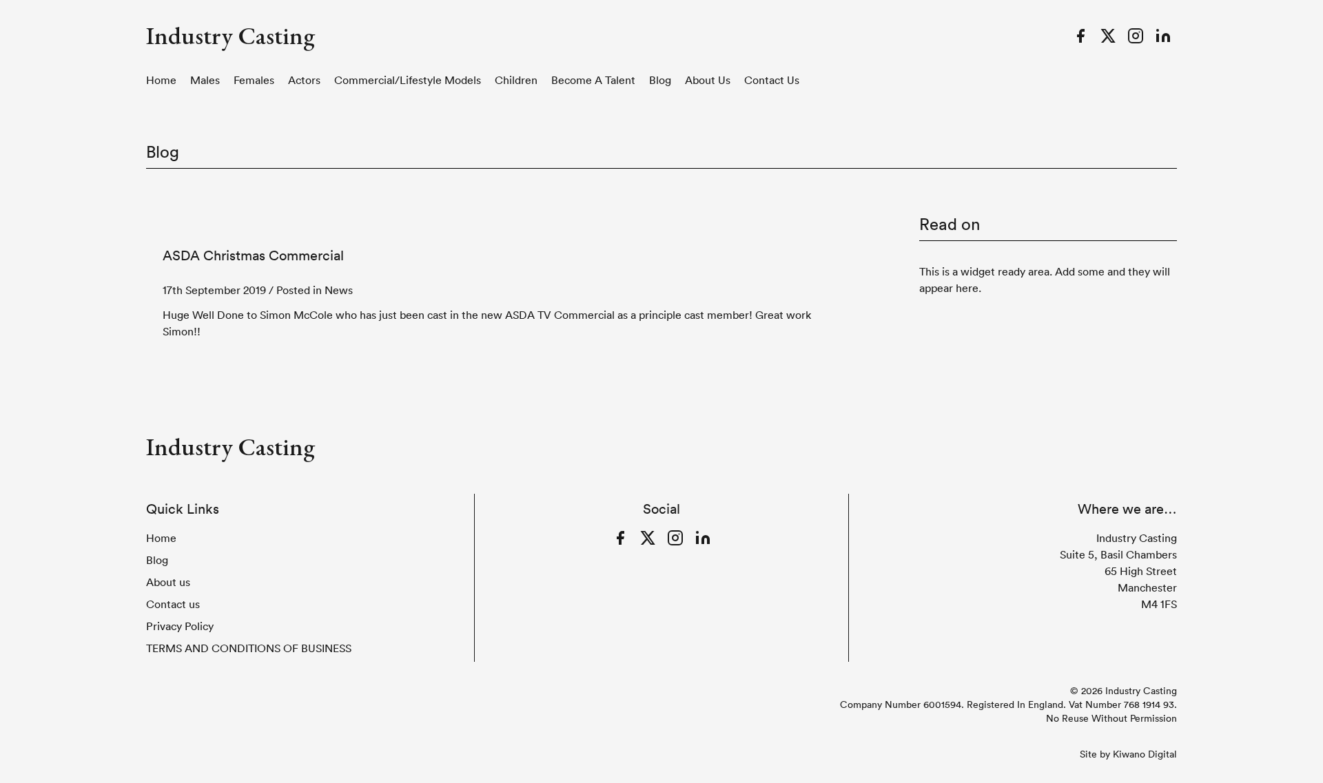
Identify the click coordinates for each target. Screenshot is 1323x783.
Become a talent (593, 80)
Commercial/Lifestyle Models (407, 80)
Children (516, 80)
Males (205, 80)
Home (161, 80)
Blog (660, 80)
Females (254, 80)
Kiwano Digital (1145, 754)
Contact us (771, 80)
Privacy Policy (180, 626)
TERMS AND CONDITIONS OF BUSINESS (248, 648)
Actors (304, 80)
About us (707, 80)
